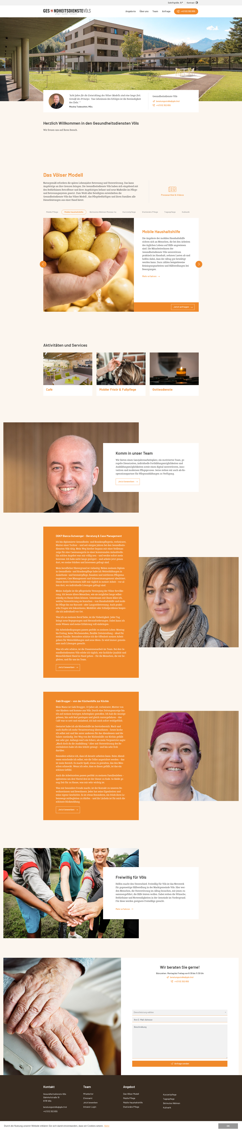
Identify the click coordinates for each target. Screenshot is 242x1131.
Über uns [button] (144, 11)
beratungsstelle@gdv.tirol (168, 101)
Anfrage (166, 11)
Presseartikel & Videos (172, 195)
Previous (43, 264)
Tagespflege (170, 212)
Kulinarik (185, 212)
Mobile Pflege (52, 212)
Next (199, 264)
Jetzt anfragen (181, 311)
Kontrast (191, 3)
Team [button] (155, 11)
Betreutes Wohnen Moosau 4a (103, 212)
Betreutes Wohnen (171, 1103)
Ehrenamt (87, 1098)
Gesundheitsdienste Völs (67, 11)
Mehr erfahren (149, 281)
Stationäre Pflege (150, 212)
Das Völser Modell (131, 1094)
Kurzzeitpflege (129, 212)
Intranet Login (89, 1107)
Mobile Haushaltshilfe (73, 212)
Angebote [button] (130, 11)
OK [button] (228, 1126)
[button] (179, 1012)
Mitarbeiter (88, 1094)
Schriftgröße (173, 3)
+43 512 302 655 (188, 11)
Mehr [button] (106, 1126)
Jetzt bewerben (126, 481)
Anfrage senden (181, 1063)
